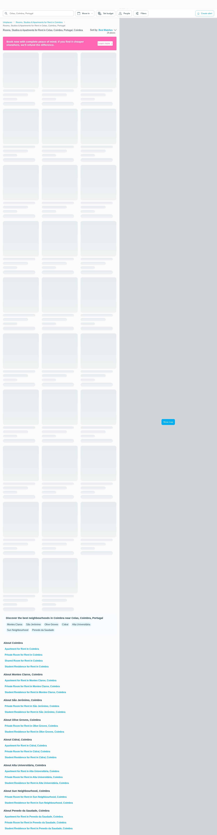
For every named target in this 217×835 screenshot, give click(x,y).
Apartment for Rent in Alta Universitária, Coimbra (32, 771)
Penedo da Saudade (43, 630)
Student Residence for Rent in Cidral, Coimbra (30, 757)
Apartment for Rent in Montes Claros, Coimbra (30, 680)
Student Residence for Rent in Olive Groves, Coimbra (34, 731)
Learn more (104, 43)
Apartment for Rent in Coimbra (22, 649)
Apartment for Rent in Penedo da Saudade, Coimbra (34, 816)
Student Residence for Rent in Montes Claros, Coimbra (35, 692)
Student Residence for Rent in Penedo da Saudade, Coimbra (38, 828)
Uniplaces (7, 22)
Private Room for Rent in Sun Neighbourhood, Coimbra (36, 797)
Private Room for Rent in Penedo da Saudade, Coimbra (35, 822)
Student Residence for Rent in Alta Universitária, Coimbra (37, 783)
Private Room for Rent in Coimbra (23, 655)
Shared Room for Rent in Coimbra (24, 660)
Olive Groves (51, 624)
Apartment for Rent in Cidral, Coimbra (26, 745)
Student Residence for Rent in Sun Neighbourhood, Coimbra (39, 803)
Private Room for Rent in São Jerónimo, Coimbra (32, 706)
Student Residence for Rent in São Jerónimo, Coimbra (35, 712)
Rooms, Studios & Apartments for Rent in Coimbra (39, 22)
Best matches (106, 30)
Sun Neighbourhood (17, 630)
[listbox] (107, 30)
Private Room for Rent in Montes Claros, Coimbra (32, 686)
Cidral (65, 624)
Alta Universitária (81, 624)
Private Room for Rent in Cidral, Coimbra (27, 751)
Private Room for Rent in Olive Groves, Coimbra (31, 726)
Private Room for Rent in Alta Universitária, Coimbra (34, 777)
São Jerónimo (33, 624)
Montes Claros (14, 624)
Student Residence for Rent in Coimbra (27, 666)
